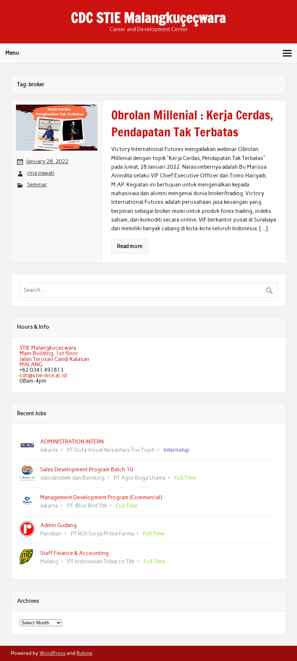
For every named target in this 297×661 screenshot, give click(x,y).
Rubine (84, 653)
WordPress (52, 653)
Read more (129, 246)
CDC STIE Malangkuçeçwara (148, 18)
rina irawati (40, 173)
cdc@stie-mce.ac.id (43, 375)
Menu (12, 53)
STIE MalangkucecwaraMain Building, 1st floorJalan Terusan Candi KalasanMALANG (54, 356)
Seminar (37, 184)
